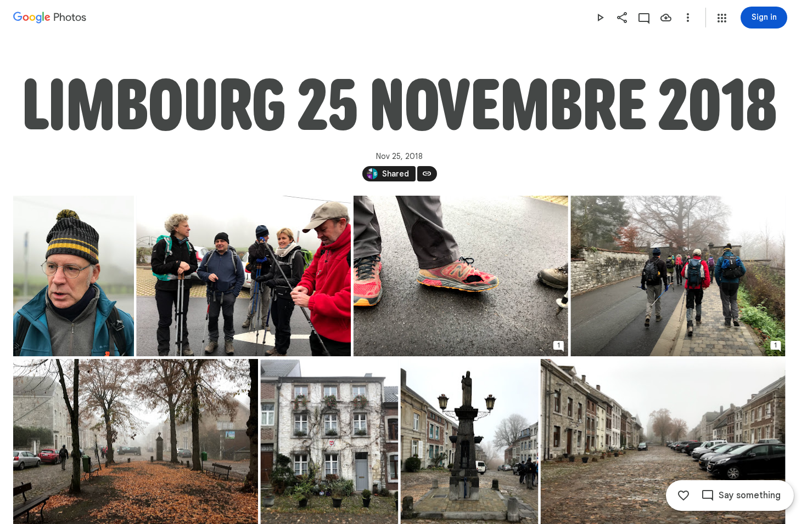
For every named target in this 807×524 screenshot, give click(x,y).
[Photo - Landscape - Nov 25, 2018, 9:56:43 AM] (461, 276)
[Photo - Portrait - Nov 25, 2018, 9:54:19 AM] (73, 276)
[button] (722, 18)
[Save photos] (666, 18)
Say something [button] (750, 495)
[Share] (622, 18)
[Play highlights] (600, 17)
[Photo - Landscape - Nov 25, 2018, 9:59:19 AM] (677, 276)
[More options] (688, 18)
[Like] (683, 495)
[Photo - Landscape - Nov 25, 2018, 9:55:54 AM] (243, 276)
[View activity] (644, 18)
